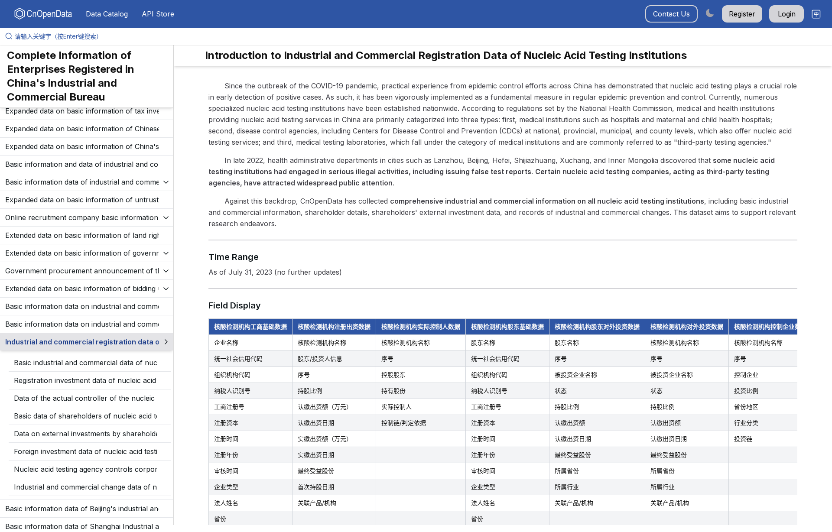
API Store (158, 14)
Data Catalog (107, 14)
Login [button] (787, 14)
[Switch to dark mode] (710, 13)
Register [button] (742, 14)
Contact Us (671, 14)
